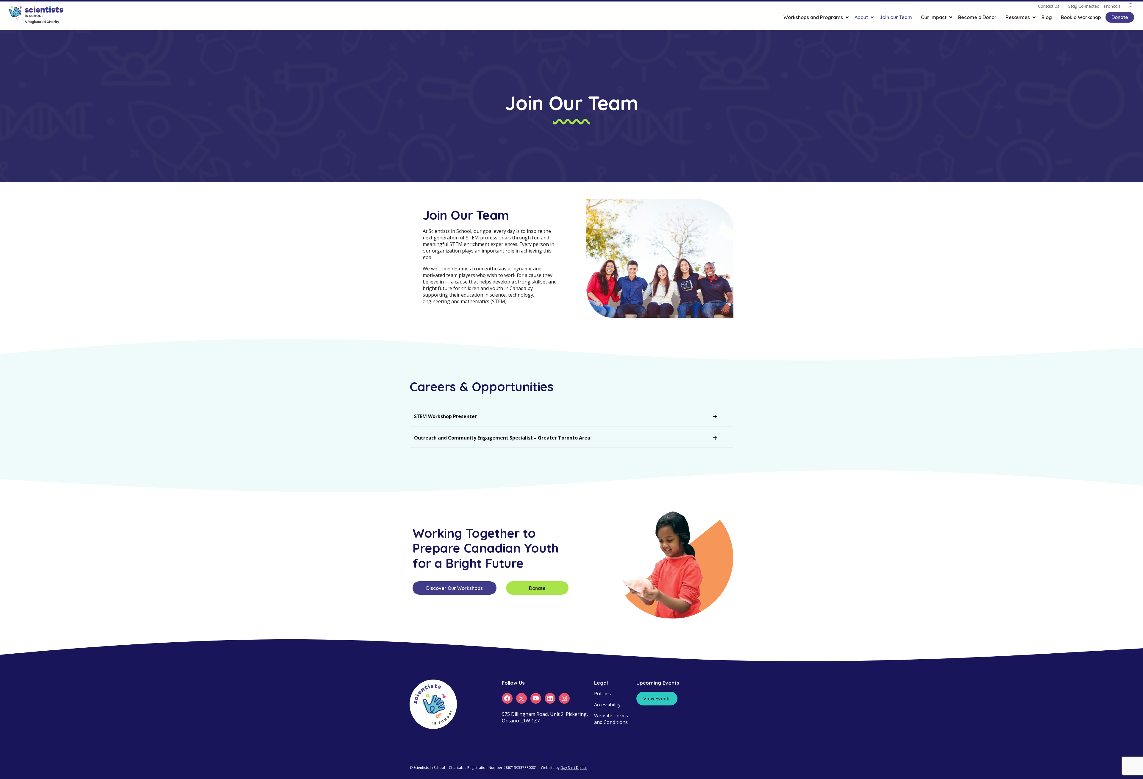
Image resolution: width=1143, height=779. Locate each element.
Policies (602, 693)
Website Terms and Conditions (611, 718)
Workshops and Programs (813, 17)
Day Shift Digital (573, 767)
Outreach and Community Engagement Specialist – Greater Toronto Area (502, 437)
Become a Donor (977, 17)
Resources (1017, 17)
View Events (657, 699)
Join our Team (896, 17)
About (861, 17)
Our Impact (934, 17)
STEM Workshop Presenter (445, 416)
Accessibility (607, 704)
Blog (1046, 17)
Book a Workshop (1081, 17)
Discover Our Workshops (454, 588)
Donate (1119, 17)
